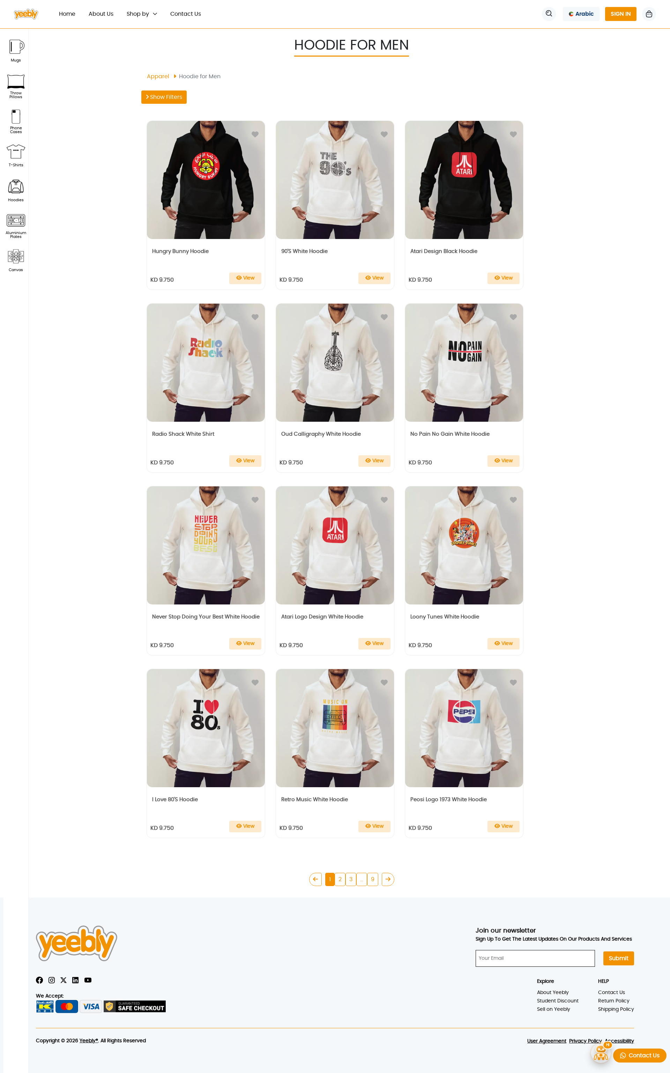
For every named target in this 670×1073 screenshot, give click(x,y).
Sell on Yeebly (553, 1009)
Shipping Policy (616, 1009)
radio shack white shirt (183, 434)
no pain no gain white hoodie (450, 434)
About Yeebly (553, 992)
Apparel (158, 76)
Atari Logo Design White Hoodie (322, 616)
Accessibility (619, 1041)
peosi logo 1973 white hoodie (448, 799)
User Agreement (546, 1041)
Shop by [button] (138, 14)
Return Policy (614, 1001)
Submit (618, 958)
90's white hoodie (304, 251)
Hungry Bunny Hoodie (180, 251)
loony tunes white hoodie (444, 616)
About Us (101, 14)
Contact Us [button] (643, 1055)
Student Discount (558, 1001)
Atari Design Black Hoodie (443, 251)
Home (70, 14)
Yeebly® (89, 1040)
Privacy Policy (585, 1041)
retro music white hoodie (314, 799)
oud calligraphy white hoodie (321, 434)
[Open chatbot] (601, 1054)
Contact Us (185, 14)
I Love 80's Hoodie (175, 799)
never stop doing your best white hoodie (206, 616)
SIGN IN (621, 14)
